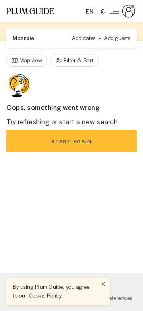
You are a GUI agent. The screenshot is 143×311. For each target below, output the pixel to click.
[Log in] (121, 11)
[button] (30, 11)
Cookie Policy (45, 295)
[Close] (103, 284)
